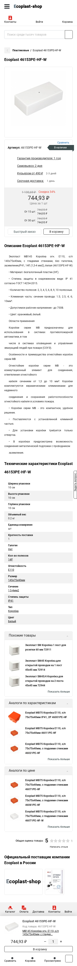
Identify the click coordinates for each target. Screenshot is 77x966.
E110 (11, 569)
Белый (12, 621)
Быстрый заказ (25, 231)
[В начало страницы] (69, 958)
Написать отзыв (59, 846)
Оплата (23, 911)
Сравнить (10, 960)
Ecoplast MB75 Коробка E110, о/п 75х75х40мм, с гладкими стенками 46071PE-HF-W (46, 816)
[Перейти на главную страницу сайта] (32, 6)
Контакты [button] (10, 21)
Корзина (67, 21)
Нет (10, 549)
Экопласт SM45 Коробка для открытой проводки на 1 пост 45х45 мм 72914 (43, 665)
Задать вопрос (75, 482)
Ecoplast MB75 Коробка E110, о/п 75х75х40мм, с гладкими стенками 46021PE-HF (46, 749)
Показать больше (59, 691)
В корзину (56, 231)
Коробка (13, 611)
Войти (39, 21)
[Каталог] (7, 6)
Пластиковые (20, 50)
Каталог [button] (10, 911)
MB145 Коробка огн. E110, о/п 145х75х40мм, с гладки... (40, 933)
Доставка (38, 911)
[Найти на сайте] (69, 34)
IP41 (10, 600)
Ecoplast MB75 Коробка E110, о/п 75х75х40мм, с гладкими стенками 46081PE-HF (46, 800)
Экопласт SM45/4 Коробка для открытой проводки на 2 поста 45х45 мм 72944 (44, 681)
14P (10, 559)
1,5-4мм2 (13, 590)
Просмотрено (52, 960)
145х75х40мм (16, 580)
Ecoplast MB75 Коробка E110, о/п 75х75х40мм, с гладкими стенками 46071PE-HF (46, 785)
